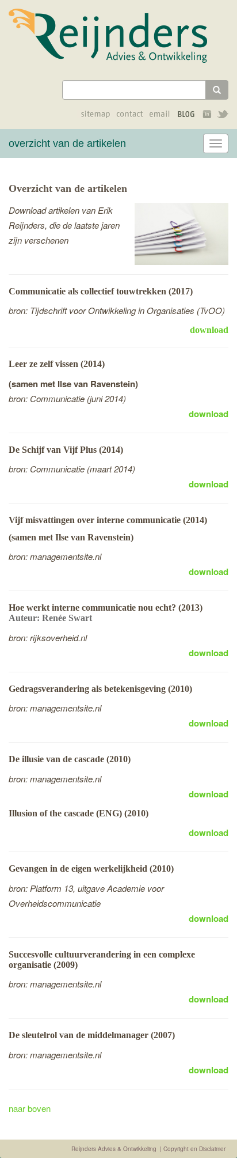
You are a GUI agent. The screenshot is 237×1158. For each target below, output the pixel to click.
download (209, 330)
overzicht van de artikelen (67, 143)
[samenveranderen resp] (116, 36)
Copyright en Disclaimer (194, 1149)
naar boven (30, 1108)
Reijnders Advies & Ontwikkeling (113, 1149)
